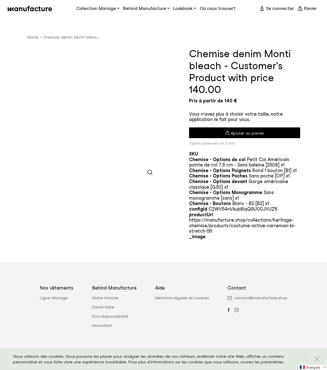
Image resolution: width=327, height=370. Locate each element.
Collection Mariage (96, 8)
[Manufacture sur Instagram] (237, 310)
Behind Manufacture (144, 8)
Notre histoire (105, 298)
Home (32, 37)
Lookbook (183, 8)
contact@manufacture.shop (260, 298)
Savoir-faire (103, 307)
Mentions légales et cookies (182, 298)
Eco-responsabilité (110, 316)
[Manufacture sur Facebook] (229, 310)
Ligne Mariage (54, 298)
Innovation (102, 326)
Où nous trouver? (218, 8)
